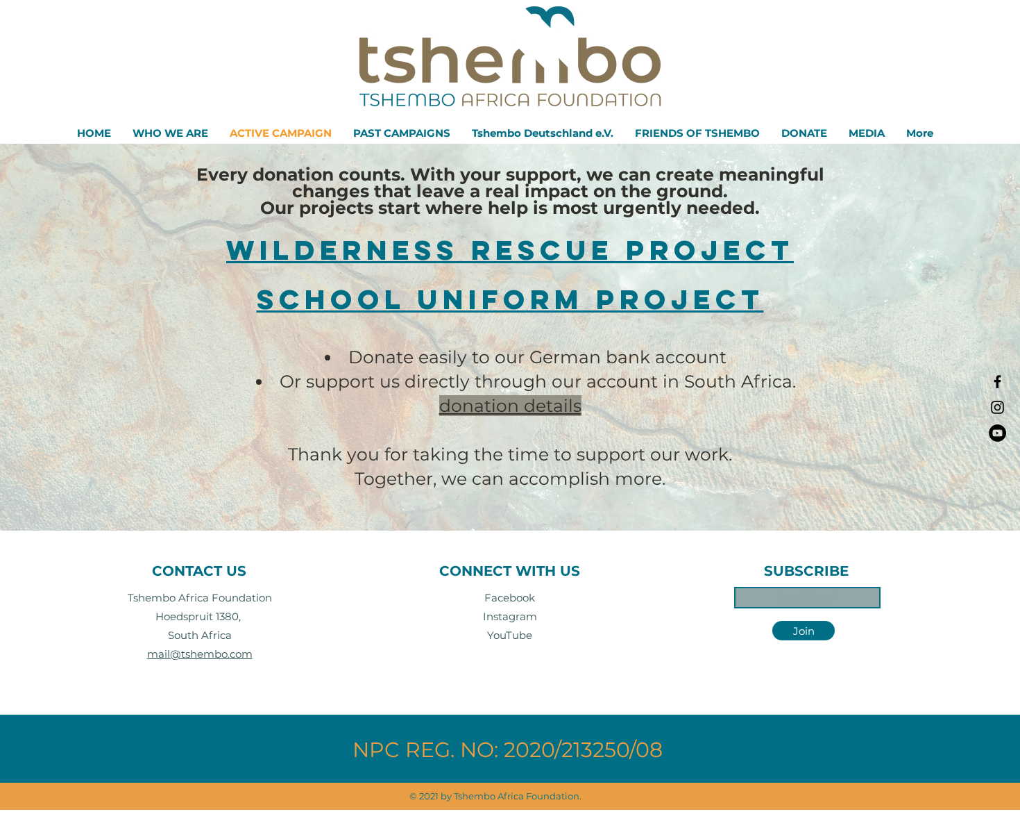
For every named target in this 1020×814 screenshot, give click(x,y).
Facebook (509, 597)
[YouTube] (997, 433)
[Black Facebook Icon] (997, 381)
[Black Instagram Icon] (997, 407)
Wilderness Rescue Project (510, 250)
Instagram (510, 616)
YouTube (509, 635)
